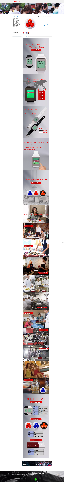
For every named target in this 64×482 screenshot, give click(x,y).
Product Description (25, 36)
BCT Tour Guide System (16, 18)
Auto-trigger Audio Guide (17, 24)
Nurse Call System (15, 32)
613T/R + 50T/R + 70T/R (17, 19)
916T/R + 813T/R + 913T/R (17, 20)
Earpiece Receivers (16, 22)
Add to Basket (42, 25)
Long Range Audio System (17, 23)
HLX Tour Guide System (16, 26)
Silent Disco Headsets (16, 25)
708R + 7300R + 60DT (16, 21)
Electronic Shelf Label (15, 31)
